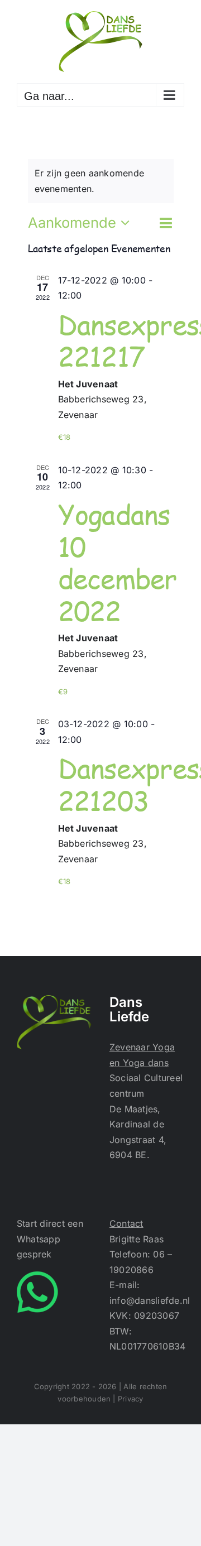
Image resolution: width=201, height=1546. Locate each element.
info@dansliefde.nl (149, 1300)
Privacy (130, 1398)
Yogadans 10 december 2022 (117, 562)
